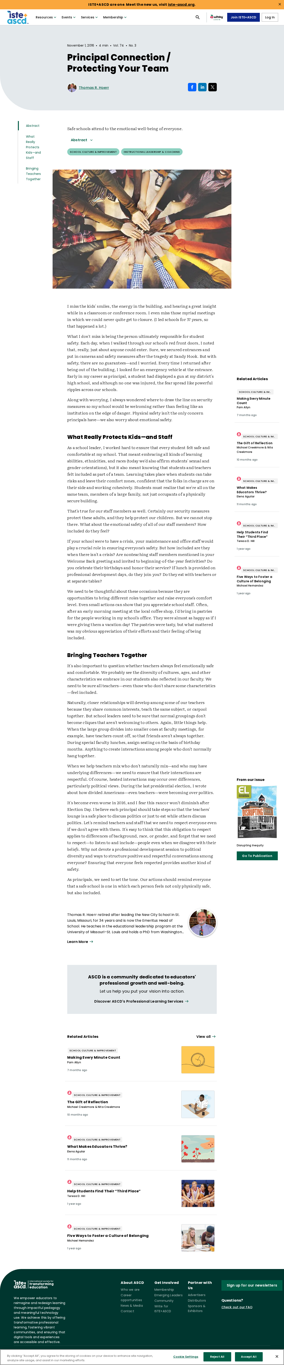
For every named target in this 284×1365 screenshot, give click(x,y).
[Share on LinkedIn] (202, 87)
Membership (113, 17)
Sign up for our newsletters (252, 1285)
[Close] (277, 1356)
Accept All (248, 1357)
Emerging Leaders (168, 1295)
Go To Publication (257, 856)
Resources (44, 17)
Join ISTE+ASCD (243, 17)
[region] (142, 1357)
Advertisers (196, 1295)
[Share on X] (212, 87)
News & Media (132, 1305)
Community (164, 1301)
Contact (127, 1311)
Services (87, 17)
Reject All (217, 1357)
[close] (280, 4)
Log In (270, 17)
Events (67, 17)
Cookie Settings (185, 1357)
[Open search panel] (197, 17)
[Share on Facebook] (192, 87)
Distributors (197, 1300)
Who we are (130, 1289)
